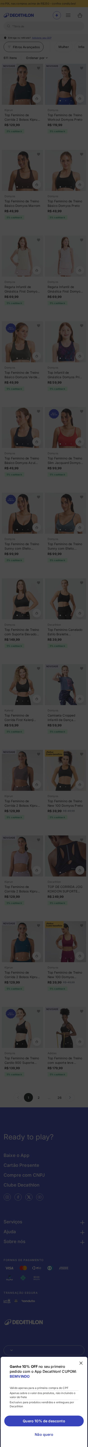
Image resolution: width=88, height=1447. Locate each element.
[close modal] (81, 1363)
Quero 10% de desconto (44, 1421)
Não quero (44, 1434)
